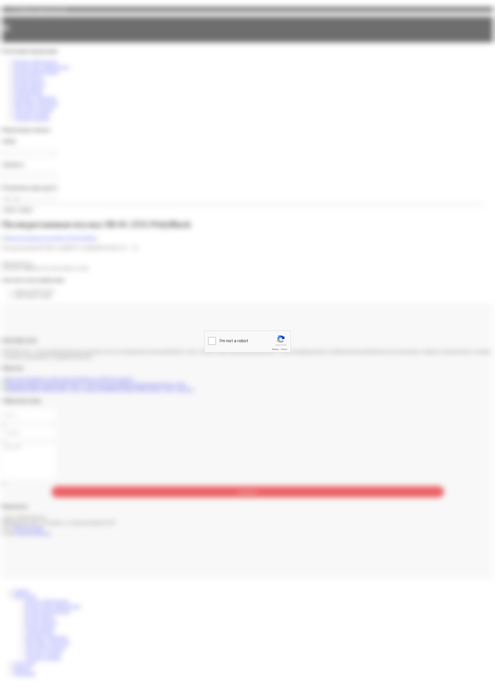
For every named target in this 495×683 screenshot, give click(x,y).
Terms (283, 349)
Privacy (275, 349)
